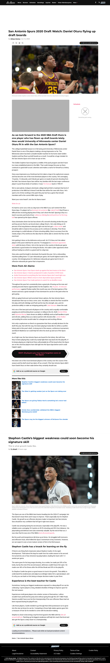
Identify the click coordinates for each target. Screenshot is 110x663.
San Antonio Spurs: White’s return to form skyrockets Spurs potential (37, 278)
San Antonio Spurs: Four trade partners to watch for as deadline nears (38, 280)
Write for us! (16, 203)
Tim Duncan (47, 184)
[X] (99, 2)
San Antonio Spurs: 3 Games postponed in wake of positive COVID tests (38, 273)
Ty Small (14, 449)
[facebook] (95, 2)
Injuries (48, 2)
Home (14, 638)
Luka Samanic (52, 305)
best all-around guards (46, 533)
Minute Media (12, 658)
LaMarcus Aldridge (40, 215)
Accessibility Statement (38, 654)
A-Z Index (57, 654)
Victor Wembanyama (64, 2)
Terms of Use (74, 650)
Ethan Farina (15, 39)
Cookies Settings (76, 654)
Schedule (33, 2)
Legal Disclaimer (17, 654)
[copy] (22, 43)
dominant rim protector (40, 210)
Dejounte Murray (20, 314)
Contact (33, 650)
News (19, 2)
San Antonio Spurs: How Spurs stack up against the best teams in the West (40, 270)
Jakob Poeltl (55, 210)
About (14, 650)
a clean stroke (58, 226)
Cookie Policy (93, 650)
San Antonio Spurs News (25, 638)
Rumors (25, 2)
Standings (40, 2)
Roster (54, 2)
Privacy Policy (58, 650)
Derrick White (62, 312)
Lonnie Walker (61, 317)
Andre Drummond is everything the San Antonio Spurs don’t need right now (40, 275)
